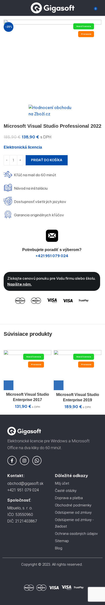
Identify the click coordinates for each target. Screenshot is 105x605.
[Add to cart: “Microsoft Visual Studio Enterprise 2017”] (8, 385)
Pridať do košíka (46, 160)
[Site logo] (52, 7)
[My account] (101, 8)
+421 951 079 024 (51, 255)
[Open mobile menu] (5, 8)
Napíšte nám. (19, 284)
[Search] (14, 8)
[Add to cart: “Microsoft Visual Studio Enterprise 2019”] (58, 385)
